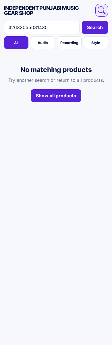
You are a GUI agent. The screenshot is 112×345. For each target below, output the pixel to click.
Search (95, 27)
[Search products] (101, 10)
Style (95, 43)
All (16, 43)
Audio (43, 43)
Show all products (56, 95)
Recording (69, 43)
